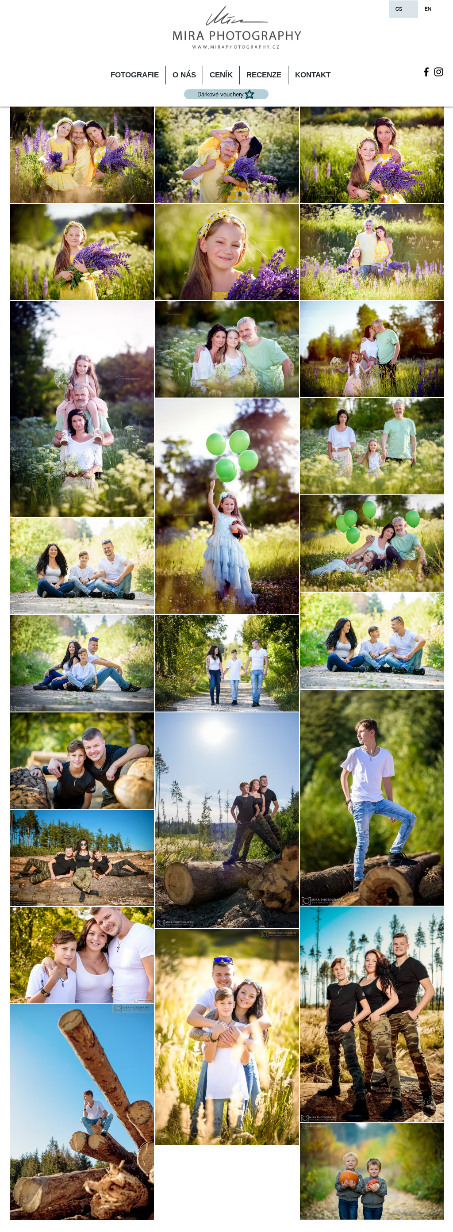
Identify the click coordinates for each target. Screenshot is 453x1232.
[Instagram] (439, 72)
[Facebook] (426, 72)
